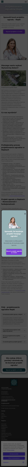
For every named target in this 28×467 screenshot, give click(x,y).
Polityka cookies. (10, 450)
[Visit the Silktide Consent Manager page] (23, 462)
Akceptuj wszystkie (14, 454)
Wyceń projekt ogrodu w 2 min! (14, 251)
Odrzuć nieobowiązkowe (14, 458)
